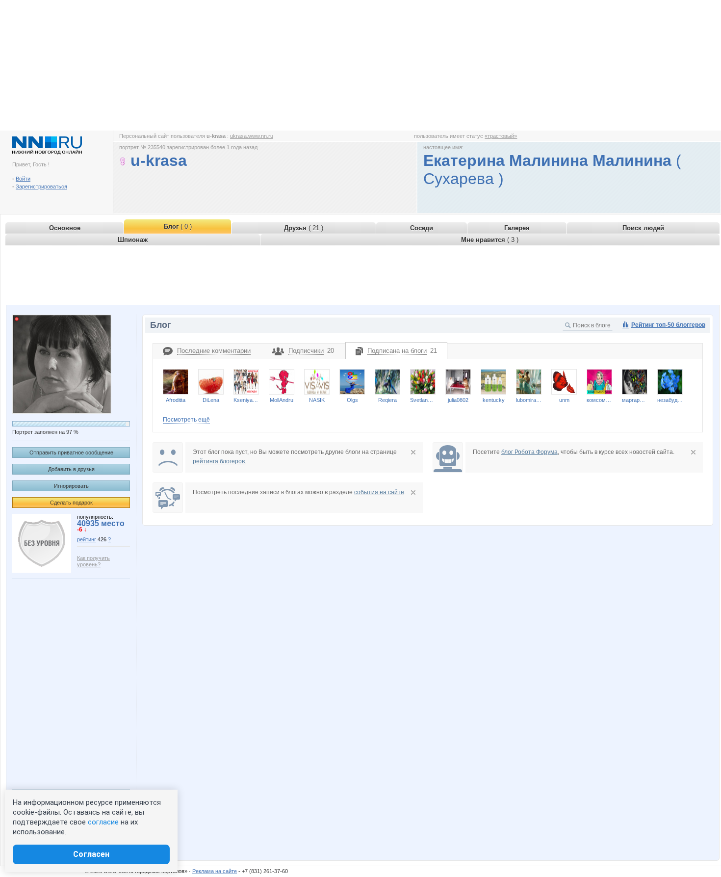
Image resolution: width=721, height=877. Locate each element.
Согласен (91, 854)
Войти (23, 179)
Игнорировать (71, 486)
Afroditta (175, 400)
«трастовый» (501, 136)
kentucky (494, 400)
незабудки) (670, 400)
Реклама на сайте (214, 871)
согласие (103, 822)
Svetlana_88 (423, 400)
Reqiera (387, 400)
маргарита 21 (634, 400)
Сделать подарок (71, 502)
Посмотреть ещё (186, 419)
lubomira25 (528, 400)
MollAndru (281, 400)
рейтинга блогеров (219, 461)
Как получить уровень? (93, 561)
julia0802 (458, 400)
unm (564, 400)
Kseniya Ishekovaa (246, 400)
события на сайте (379, 492)
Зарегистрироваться (41, 186)
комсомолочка (599, 400)
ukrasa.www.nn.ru (251, 136)
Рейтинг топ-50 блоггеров (668, 324)
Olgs (352, 400)
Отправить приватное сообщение (71, 452)
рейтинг (86, 539)
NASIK (317, 400)
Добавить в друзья (71, 469)
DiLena (211, 400)
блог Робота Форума (529, 452)
